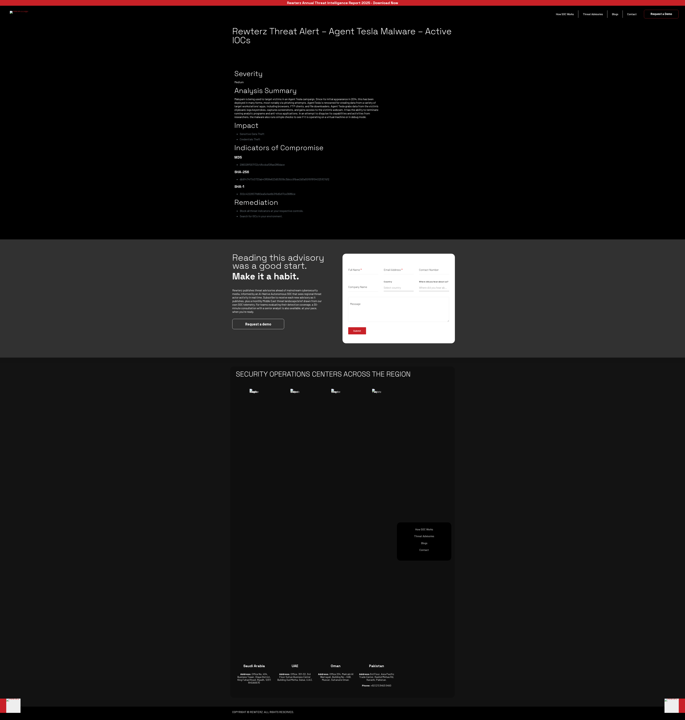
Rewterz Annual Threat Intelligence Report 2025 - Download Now (342, 3)
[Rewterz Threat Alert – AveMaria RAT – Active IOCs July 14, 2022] (674, 706)
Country (388, 281)
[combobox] (399, 287)
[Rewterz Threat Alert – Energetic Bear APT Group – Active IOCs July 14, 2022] (10, 706)
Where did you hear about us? (433, 281)
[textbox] (399, 287)
